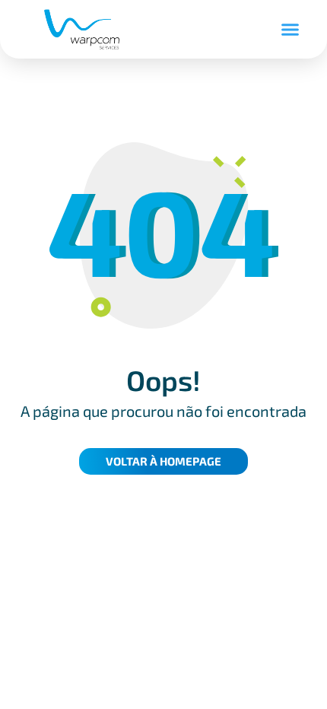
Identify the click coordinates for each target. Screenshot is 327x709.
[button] (290, 29)
